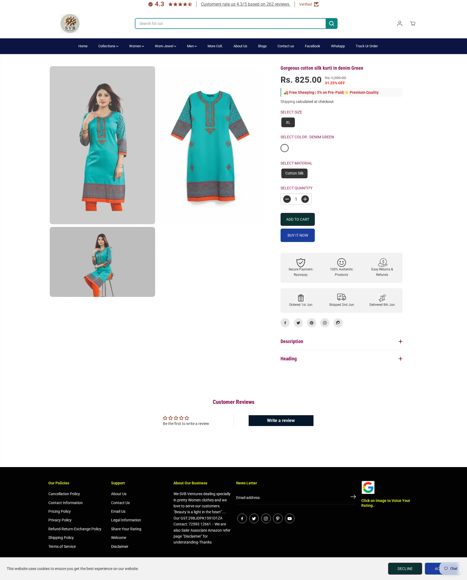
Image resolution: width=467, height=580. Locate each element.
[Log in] (400, 23)
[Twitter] (298, 322)
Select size (291, 112)
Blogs (262, 46)
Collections (107, 46)
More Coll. (215, 46)
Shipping (288, 101)
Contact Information (65, 503)
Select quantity (296, 188)
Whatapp (338, 46)
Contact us (286, 46)
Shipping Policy (61, 537)
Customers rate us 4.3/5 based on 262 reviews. (245, 4)
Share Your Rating (126, 529)
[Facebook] (285, 322)
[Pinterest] (311, 322)
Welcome (118, 537)
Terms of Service (62, 546)
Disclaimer (119, 546)
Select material (296, 163)
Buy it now (298, 235)
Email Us (118, 511)
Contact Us (120, 503)
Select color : (307, 137)
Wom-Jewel (164, 46)
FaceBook (312, 46)
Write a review (281, 420)
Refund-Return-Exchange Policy (74, 529)
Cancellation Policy (64, 494)
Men (191, 46)
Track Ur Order (367, 46)
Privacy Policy (60, 520)
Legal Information (126, 520)
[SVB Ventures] (70, 23)
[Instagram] (324, 322)
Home (83, 46)
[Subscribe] (353, 497)
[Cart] (413, 23)
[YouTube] (290, 518)
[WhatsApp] (338, 322)
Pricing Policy (59, 511)
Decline (405, 568)
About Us (240, 46)
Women (135, 46)
